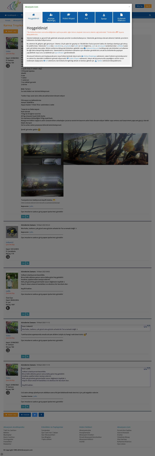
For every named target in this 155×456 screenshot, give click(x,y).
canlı (93, 46)
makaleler (58, 46)
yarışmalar (67, 46)
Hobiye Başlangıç (89, 56)
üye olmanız (59, 53)
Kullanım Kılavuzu (92, 48)
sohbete (120, 46)
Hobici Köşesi (74, 58)
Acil (46, 61)
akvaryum (101, 46)
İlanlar (99, 61)
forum (48, 46)
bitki (82, 46)
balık (76, 46)
